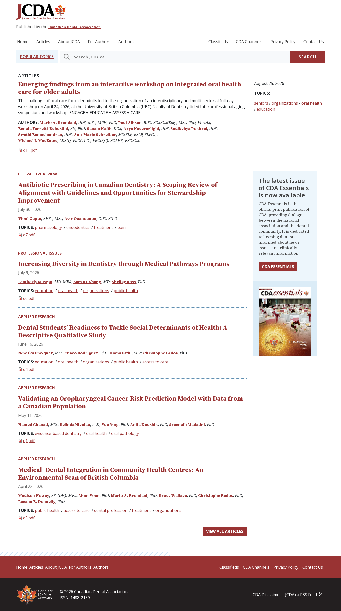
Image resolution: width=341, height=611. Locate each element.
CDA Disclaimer (267, 594)
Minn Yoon (89, 495)
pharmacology (48, 227)
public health (126, 290)
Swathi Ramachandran (40, 134)
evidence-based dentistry (58, 433)
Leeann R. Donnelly (36, 501)
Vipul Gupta (29, 218)
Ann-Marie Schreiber (95, 134)
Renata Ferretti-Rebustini (43, 128)
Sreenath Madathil (187, 424)
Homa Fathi (120, 353)
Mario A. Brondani (58, 122)
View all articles (224, 531)
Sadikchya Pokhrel (188, 128)
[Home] (43, 12)
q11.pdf (30, 150)
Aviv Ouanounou (80, 218)
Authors (126, 41)
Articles (43, 41)
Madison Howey (33, 495)
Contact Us (313, 41)
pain (121, 227)
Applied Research (36, 316)
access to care (155, 362)
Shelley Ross (124, 281)
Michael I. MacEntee (37, 140)
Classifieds (218, 41)
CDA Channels (249, 41)
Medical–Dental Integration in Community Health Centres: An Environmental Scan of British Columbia (111, 473)
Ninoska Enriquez (35, 353)
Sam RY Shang (87, 281)
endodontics (77, 227)
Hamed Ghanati (33, 424)
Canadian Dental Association (74, 26)
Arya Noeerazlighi (141, 128)
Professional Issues (40, 253)
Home (22, 41)
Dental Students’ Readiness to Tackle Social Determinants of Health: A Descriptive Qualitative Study (122, 331)
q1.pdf (29, 440)
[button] (37, 56)
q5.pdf (29, 518)
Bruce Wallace (173, 495)
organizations (285, 103)
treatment (103, 227)
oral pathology (125, 433)
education (266, 109)
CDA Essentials (278, 266)
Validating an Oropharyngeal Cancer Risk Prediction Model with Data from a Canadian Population (130, 402)
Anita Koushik (144, 424)
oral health (311, 103)
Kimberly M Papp (35, 281)
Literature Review (37, 174)
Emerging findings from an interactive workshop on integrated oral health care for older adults (129, 88)
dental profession (110, 510)
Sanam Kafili (99, 128)
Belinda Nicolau (75, 424)
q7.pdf (29, 235)
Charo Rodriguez (81, 353)
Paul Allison (130, 122)
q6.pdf (29, 298)
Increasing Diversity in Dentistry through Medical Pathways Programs (123, 263)
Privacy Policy (282, 41)
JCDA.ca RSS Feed (301, 594)
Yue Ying (110, 424)
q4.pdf (29, 369)
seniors (261, 103)
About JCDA (69, 41)
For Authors (99, 41)
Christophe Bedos (160, 353)
